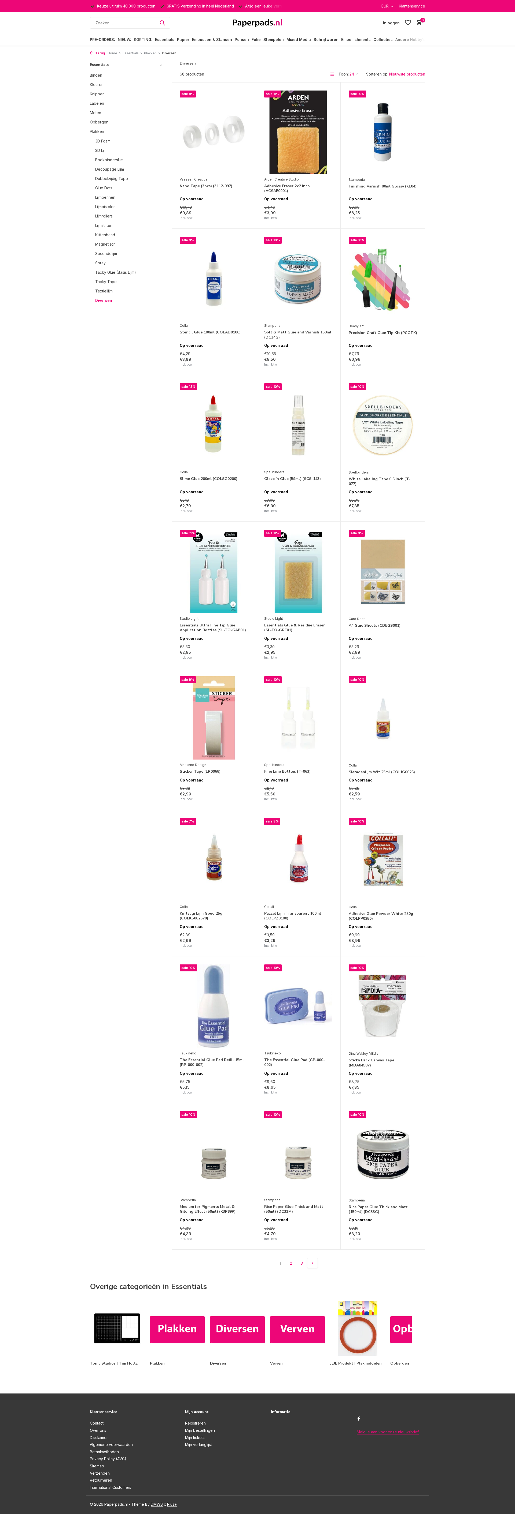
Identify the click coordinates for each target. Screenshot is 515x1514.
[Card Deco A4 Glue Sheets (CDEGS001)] (383, 572)
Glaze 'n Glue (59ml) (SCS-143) (292, 478)
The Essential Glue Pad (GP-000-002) (294, 1062)
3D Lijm (101, 150)
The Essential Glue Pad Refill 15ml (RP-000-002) (212, 1062)
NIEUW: (124, 39)
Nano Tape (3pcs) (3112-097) (206, 186)
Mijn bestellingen (200, 1430)
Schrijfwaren (326, 39)
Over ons (98, 1430)
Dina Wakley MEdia (363, 1053)
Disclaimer (99, 1437)
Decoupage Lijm (109, 169)
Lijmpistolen (105, 206)
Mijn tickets (195, 1437)
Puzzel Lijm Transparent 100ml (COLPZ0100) (292, 916)
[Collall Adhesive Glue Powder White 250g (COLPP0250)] (383, 860)
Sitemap (97, 1466)
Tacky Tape (106, 281)
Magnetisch (105, 244)
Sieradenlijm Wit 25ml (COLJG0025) (382, 772)
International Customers (110, 1487)
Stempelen (273, 39)
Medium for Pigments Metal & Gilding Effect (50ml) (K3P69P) (208, 1209)
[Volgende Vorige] (312, 1263)
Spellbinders (274, 472)
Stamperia (357, 180)
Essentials (164, 39)
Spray (100, 262)
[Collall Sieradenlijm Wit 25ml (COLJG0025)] (383, 718)
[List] (332, 74)
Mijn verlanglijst (198, 1444)
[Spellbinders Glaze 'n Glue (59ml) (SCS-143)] (298, 425)
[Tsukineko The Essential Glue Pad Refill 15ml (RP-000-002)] (214, 1006)
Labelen (97, 103)
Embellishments (356, 39)
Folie (256, 39)
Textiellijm (104, 290)
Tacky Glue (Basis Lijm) (115, 272)
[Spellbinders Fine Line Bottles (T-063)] (298, 718)
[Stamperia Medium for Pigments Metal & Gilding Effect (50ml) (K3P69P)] (214, 1153)
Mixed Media (298, 39)
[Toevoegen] (238, 214)
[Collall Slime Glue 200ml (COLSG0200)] (214, 425)
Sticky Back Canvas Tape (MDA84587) (371, 1063)
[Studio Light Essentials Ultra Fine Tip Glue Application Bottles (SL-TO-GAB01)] (214, 571)
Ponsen (242, 39)
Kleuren (97, 84)
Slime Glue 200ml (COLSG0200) (208, 478)
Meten (95, 112)
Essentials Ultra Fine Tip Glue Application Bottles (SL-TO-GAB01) (213, 628)
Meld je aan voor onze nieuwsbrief (388, 1432)
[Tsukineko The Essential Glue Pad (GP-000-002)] (298, 1006)
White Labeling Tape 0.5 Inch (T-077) (379, 481)
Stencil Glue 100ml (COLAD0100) (210, 332)
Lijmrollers (104, 215)
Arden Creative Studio (281, 179)
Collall (184, 326)
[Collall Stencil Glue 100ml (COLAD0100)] (214, 278)
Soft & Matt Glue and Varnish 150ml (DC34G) (297, 335)
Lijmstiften (103, 225)
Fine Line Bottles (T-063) (287, 771)
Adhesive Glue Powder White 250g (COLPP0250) (381, 916)
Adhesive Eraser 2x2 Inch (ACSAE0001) (287, 188)
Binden (96, 75)
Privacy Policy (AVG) (108, 1458)
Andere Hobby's (410, 39)
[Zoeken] (162, 22)
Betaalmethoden (104, 1451)
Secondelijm (106, 253)
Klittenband (105, 234)
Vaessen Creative (194, 179)
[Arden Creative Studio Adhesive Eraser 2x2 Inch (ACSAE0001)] (298, 132)
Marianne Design (193, 765)
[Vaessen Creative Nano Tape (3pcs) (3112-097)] (214, 132)
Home (112, 53)
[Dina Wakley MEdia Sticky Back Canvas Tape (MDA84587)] (383, 1006)
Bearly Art (356, 326)
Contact (97, 1423)
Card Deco (357, 619)
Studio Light (189, 619)
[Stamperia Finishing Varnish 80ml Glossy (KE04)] (383, 132)
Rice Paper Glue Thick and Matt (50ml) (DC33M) (293, 1209)
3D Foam (103, 140)
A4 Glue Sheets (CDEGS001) (374, 625)
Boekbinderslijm (109, 159)
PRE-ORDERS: (102, 39)
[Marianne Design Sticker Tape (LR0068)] (214, 718)
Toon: (344, 74)
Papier (183, 39)
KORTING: (143, 39)
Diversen (103, 300)
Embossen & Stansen (212, 39)
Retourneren (101, 1480)
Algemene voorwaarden (111, 1444)
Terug (99, 53)
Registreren (195, 1423)
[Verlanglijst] (408, 23)
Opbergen (99, 121)
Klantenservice (412, 6)
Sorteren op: (377, 74)
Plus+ (172, 1504)
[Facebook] (359, 1419)
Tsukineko (188, 1053)
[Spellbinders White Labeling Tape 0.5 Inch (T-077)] (383, 425)
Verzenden (100, 1473)
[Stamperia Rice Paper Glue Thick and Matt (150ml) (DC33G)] (383, 1153)
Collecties (383, 39)
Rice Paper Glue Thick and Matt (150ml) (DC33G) (378, 1209)
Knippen (97, 93)
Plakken (150, 53)
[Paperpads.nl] (257, 22)
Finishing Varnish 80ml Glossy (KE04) (383, 186)
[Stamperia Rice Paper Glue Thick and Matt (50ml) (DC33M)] (298, 1153)
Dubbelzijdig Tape (111, 178)
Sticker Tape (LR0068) (200, 771)
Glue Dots (103, 187)
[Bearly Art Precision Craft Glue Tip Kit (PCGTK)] (383, 279)
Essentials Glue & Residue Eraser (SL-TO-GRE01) (294, 628)
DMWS (157, 1504)
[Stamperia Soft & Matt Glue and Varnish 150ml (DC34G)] (298, 278)
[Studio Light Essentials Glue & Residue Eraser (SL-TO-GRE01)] (298, 571)
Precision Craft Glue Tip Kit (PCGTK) (383, 332)
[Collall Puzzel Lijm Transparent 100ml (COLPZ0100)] (298, 859)
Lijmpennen (105, 197)
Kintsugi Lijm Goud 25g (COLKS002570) (201, 916)
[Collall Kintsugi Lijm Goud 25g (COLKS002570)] (214, 859)
